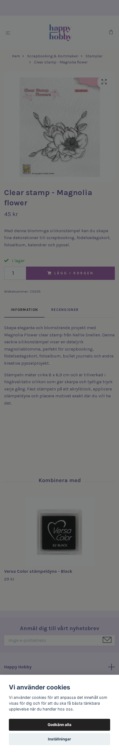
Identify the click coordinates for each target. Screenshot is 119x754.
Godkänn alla (59, 724)
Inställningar (59, 739)
